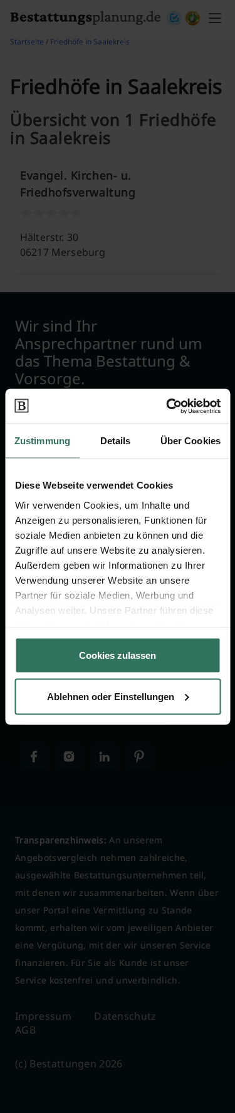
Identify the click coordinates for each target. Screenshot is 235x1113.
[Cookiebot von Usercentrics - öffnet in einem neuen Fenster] (167, 406)
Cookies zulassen (117, 655)
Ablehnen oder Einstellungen (110, 696)
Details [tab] (115, 440)
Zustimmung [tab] (42, 440)
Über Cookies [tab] (190, 440)
